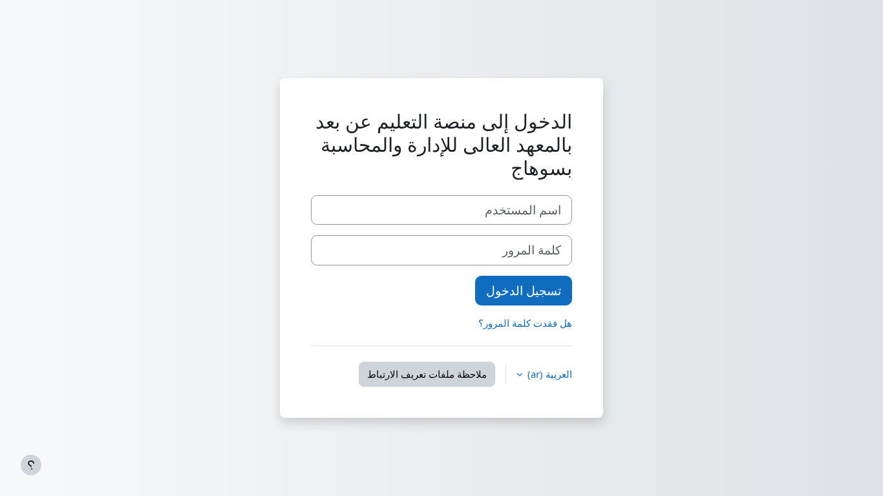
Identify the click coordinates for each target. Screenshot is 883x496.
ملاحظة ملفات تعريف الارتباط (427, 373)
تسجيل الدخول (523, 290)
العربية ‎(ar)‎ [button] (548, 373)
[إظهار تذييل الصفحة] (31, 465)
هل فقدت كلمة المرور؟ (525, 322)
